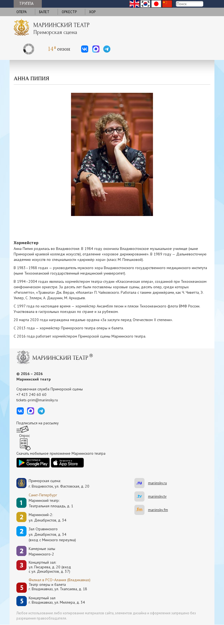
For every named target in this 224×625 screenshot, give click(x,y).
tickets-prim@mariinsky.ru (37, 400)
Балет (44, 12)
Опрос (24, 435)
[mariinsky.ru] (141, 483)
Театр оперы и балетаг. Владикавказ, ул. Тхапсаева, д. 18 (58, 587)
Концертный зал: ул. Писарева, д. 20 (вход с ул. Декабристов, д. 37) (50, 567)
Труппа (26, 3)
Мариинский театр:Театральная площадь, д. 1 (51, 503)
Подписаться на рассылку (37, 422)
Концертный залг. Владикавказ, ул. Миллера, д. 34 (57, 600)
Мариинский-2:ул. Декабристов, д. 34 (47, 517)
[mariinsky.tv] (141, 496)
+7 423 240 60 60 (31, 394)
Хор (92, 12)
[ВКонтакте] (84, 49)
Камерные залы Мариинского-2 (42, 551)
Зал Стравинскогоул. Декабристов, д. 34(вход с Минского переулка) (52, 534)
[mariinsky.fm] (141, 510)
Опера (21, 12)
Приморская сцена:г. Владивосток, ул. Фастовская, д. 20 (53, 483)
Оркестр (69, 12)
